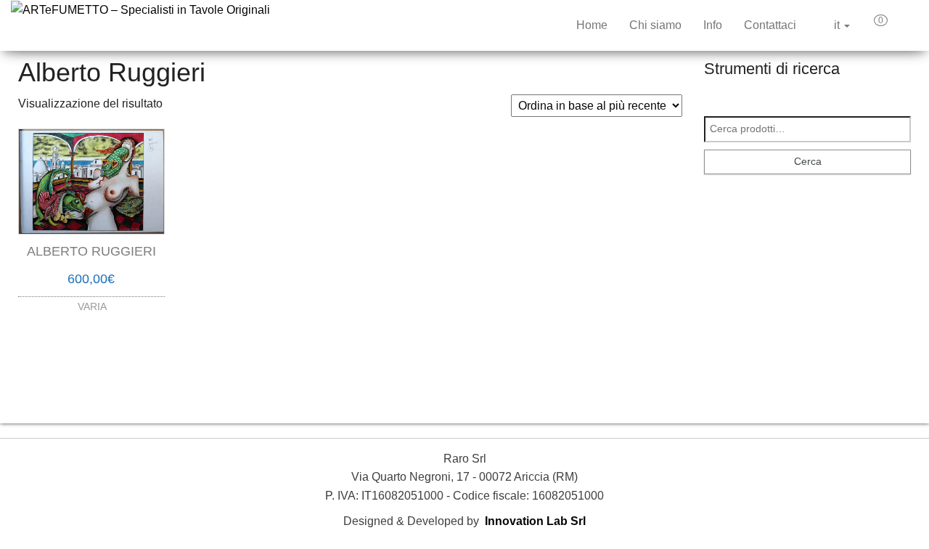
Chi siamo (655, 25)
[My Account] (906, 25)
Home (591, 25)
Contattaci (770, 25)
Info (712, 25)
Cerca (808, 161)
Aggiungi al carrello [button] (91, 297)
